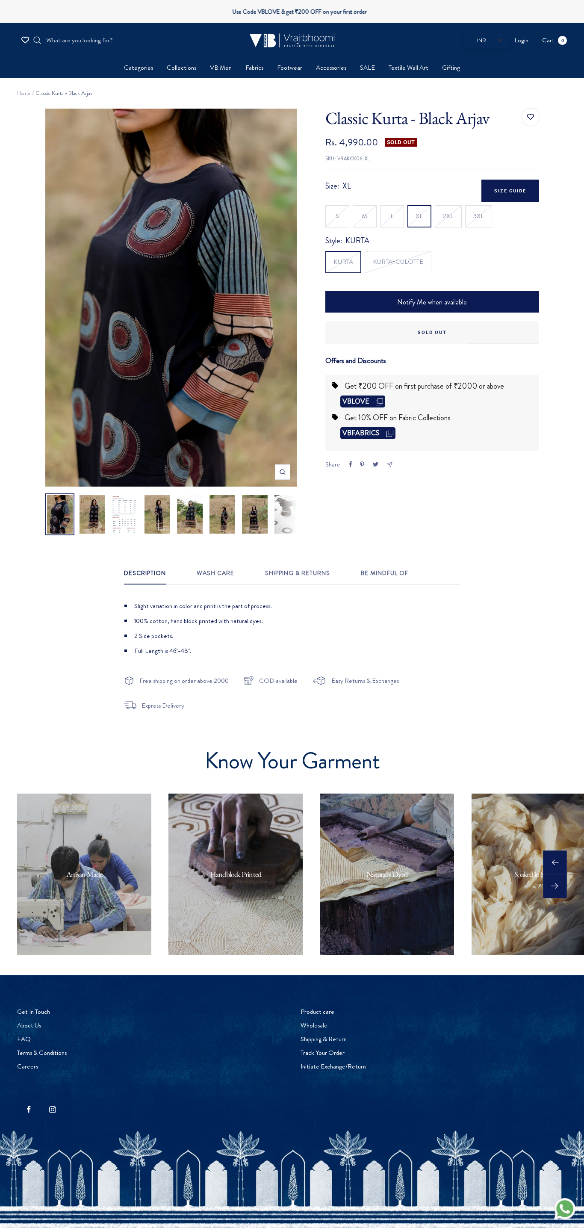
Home (23, 93)
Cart (553, 40)
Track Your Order (323, 1052)
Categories (138, 67)
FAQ (24, 1039)
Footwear (289, 67)
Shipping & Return (324, 1039)
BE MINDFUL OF (384, 573)
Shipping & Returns (297, 573)
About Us (29, 1025)
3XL (478, 216)
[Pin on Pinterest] (362, 464)
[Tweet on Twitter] (375, 464)
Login (521, 40)
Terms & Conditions (42, 1052)
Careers (27, 1066)
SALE (367, 67)
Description (145, 573)
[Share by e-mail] (389, 464)
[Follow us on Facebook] (29, 1109)
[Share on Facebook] (350, 464)
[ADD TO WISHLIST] (530, 117)
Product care (317, 1011)
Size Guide (510, 190)
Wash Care (215, 573)
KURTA (343, 261)
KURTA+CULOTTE (398, 261)
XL (419, 216)
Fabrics (254, 67)
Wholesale (314, 1025)
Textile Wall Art (408, 67)
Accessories (331, 67)
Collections (181, 67)
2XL (448, 216)
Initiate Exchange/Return (333, 1066)
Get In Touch (33, 1011)
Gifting (451, 67)
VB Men (221, 67)
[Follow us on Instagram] (52, 1109)
